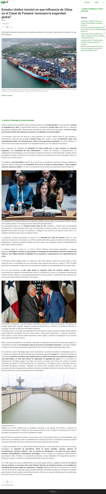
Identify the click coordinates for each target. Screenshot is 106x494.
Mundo (4, 20)
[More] (104, 36)
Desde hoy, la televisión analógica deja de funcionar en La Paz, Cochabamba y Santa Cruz (92, 29)
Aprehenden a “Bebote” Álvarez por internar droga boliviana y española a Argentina (92, 23)
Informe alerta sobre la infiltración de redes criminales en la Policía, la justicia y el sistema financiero (92, 36)
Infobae (9, 95)
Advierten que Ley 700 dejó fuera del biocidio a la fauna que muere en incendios (91, 42)
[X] (11, 27)
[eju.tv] (5, 2)
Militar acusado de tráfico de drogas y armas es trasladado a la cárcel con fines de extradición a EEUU (92, 48)
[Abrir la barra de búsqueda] (104, 2)
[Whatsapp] (3, 27)
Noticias (87, 2)
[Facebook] (7, 27)
